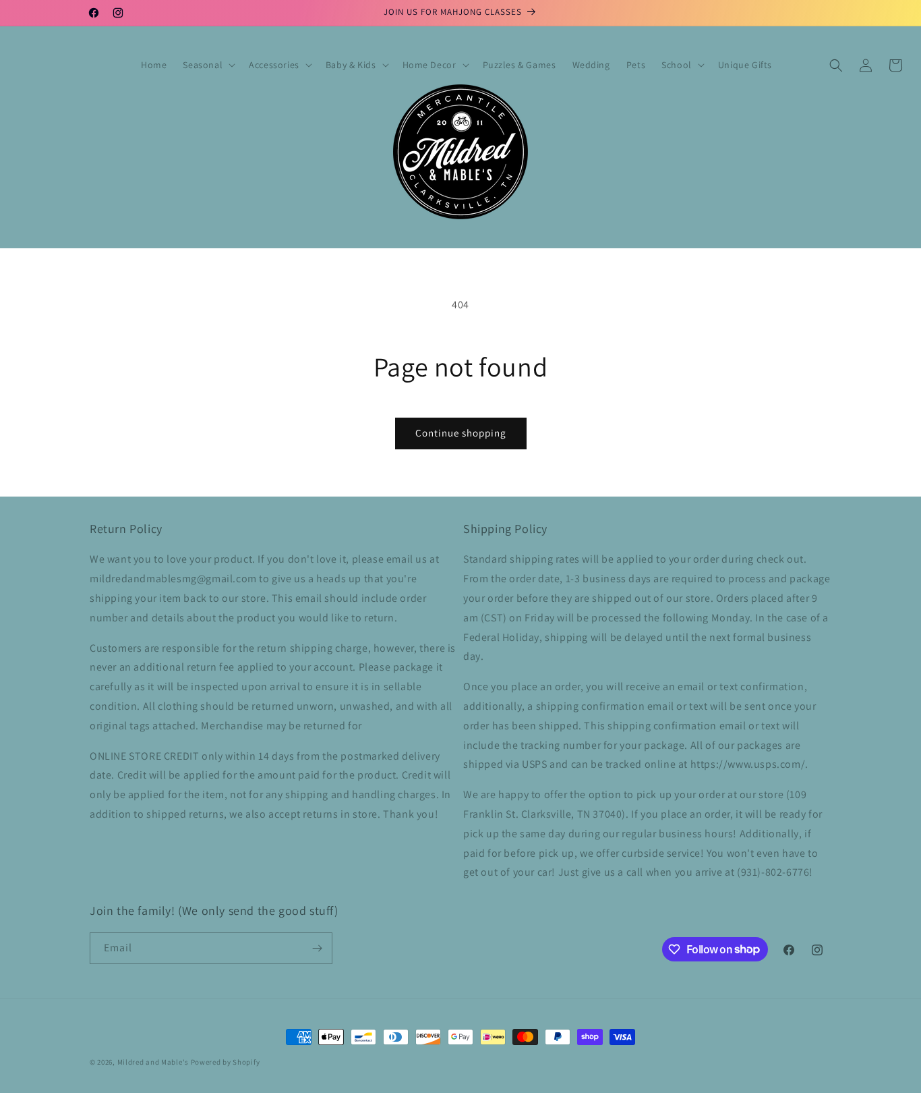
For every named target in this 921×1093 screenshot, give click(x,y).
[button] (208, 65)
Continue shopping (460, 432)
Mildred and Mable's (154, 1062)
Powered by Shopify (225, 1062)
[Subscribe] (317, 948)
